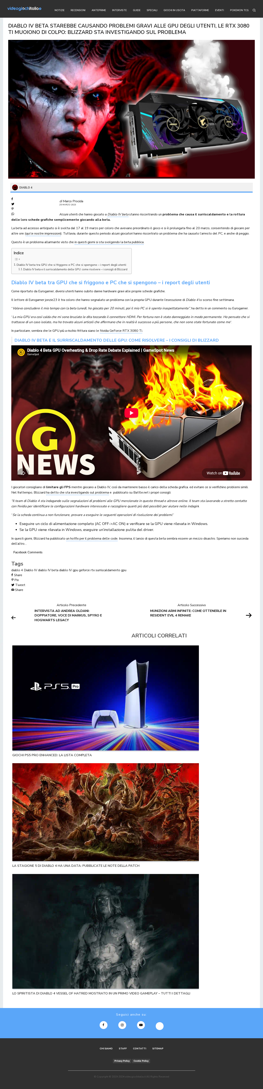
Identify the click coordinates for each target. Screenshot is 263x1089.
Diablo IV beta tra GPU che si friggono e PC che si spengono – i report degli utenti (71, 265)
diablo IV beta (48, 570)
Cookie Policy (141, 1060)
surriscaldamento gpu (111, 570)
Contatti (139, 1048)
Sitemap (157, 1048)
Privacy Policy (122, 1060)
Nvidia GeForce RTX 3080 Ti (121, 330)
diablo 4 (17, 570)
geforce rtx (87, 570)
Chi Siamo (106, 1048)
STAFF (123, 1048)
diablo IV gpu (68, 570)
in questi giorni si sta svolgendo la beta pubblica (109, 242)
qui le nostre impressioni (43, 233)
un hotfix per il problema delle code (92, 538)
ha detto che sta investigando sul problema (77, 492)
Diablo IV (30, 570)
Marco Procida (73, 201)
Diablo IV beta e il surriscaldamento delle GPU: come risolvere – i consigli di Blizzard (75, 269)
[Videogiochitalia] (24, 9)
